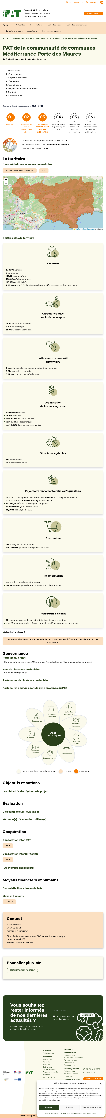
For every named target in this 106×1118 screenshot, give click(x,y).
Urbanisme (31, 738)
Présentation (48, 1053)
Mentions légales (27, 1116)
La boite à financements (77, 25)
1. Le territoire (13, 71)
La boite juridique (13, 31)
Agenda (46, 1062)
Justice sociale (67, 754)
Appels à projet (70, 1060)
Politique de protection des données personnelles (78, 1113)
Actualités (20, 25)
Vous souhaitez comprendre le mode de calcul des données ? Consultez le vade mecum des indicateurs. (53, 641)
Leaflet (77, 229)
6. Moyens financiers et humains (21, 89)
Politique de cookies (51, 1113)
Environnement (48, 758)
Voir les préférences (91, 1107)
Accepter (49, 1107)
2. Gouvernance (14, 74)
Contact (90, 1073)
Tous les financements (73, 1057)
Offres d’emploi (49, 1069)
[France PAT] (12, 13)
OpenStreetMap (88, 229)
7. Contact (11, 92)
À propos (6, 25)
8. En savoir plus (14, 96)
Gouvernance (37, 721)
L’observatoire (36, 25)
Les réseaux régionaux (51, 31)
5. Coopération (13, 85)
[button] (101, 1083)
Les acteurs (32, 31)
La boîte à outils (54, 25)
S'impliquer (92, 13)
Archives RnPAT (49, 1077)
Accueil (6, 38)
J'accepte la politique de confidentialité (63, 1017)
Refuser (69, 1107)
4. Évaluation (12, 81)
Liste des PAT (30, 38)
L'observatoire (17, 38)
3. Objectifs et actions (16, 78)
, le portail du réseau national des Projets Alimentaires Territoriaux (37, 13)
